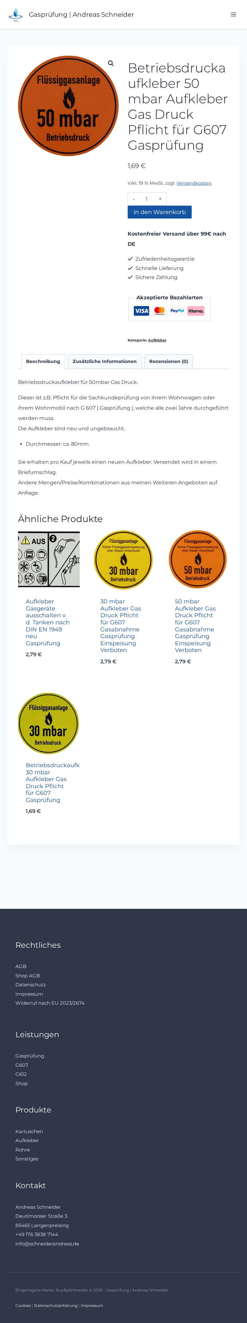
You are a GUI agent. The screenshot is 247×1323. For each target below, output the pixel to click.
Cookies (23, 1305)
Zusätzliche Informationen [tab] (105, 361)
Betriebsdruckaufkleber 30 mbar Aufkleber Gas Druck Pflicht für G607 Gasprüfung (60, 783)
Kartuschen (29, 1131)
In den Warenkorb (159, 212)
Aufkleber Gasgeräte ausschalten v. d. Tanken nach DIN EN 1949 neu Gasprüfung (48, 622)
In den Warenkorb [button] (49, 678)
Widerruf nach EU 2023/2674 (50, 1003)
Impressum (29, 994)
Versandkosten (194, 183)
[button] (111, 63)
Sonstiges (26, 1159)
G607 (21, 1065)
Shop (21, 1083)
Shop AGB (27, 976)
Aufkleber (157, 340)
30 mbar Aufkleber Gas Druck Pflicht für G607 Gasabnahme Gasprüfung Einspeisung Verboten (120, 626)
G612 (21, 1074)
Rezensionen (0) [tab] (168, 361)
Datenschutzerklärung (56, 1305)
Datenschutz (30, 985)
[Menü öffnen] (233, 14)
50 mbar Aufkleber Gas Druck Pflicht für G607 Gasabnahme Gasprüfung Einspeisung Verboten (195, 626)
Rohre (22, 1150)
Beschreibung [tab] (43, 361)
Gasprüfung (29, 1056)
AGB (20, 966)
